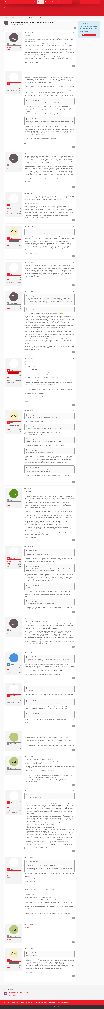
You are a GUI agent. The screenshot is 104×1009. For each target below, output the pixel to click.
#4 (74, 193)
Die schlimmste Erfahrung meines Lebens (18, 992)
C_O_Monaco (14, 24)
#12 (74, 618)
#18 (74, 857)
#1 (74, 32)
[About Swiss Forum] (52, 10)
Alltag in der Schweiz (12, 995)
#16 (74, 756)
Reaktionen (9, 47)
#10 (74, 488)
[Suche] (97, 2)
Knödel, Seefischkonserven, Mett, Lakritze (64, 823)
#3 (74, 153)
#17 (74, 790)
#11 (74, 546)
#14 (74, 683)
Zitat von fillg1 (31, 230)
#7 (74, 291)
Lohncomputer (35, 90)
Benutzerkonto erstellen (89, 35)
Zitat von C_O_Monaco (33, 100)
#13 (74, 652)
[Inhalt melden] (73, 66)
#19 (74, 924)
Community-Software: (52, 1007)
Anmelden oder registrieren (87, 1)
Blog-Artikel (9, 379)
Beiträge (8, 49)
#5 (74, 226)
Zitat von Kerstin (32, 795)
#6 (74, 262)
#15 (74, 732)
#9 (74, 411)
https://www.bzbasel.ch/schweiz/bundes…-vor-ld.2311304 (47, 670)
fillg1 (37, 847)
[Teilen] (75, 28)
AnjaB (27, 927)
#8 (74, 358)
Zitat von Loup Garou (33, 861)
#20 (74, 948)
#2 (74, 72)
